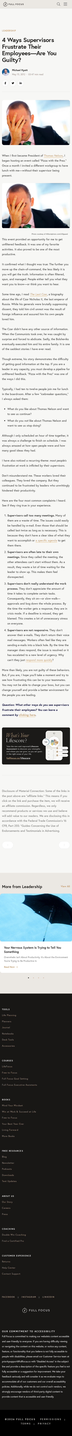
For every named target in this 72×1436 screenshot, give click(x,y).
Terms (26, 1423)
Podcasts (7, 1169)
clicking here (27, 715)
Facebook (8, 1297)
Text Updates (9, 1181)
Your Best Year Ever (13, 1124)
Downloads (8, 1175)
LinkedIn (49, 1297)
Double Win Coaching (14, 1234)
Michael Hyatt (20, 70)
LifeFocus (7, 1066)
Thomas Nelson (53, 155)
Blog (4, 1156)
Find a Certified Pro (13, 1241)
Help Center (8, 1267)
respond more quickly (39, 660)
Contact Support (11, 1273)
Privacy (44, 1423)
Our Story (7, 1202)
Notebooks (8, 1033)
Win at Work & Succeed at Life (19, 1111)
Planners (6, 1021)
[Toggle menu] (65, 4)
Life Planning (9, 1015)
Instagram (28, 1297)
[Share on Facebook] (5, 83)
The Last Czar (38, 294)
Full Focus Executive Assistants (19, 1084)
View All (65, 886)
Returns (6, 1261)
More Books (8, 1136)
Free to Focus (9, 1072)
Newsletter (8, 1163)
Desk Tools (8, 1039)
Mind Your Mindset (12, 1105)
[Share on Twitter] (13, 83)
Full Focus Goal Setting (15, 1078)
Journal (6, 1027)
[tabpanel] (36, 933)
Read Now (9, 966)
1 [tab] (28, 977)
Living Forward (10, 1130)
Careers (6, 1208)
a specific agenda (46, 540)
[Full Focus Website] (36, 1310)
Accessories (8, 1045)
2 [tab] (33, 977)
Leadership (9, 30)
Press (5, 1214)
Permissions (51, 1419)
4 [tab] (43, 977)
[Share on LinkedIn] (20, 83)
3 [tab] (38, 977)
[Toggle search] (58, 4)
